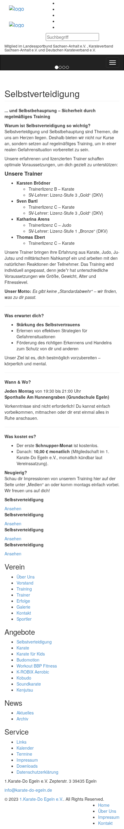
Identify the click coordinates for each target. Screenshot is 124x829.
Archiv (22, 719)
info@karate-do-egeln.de (28, 790)
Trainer (23, 595)
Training (24, 589)
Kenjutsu (25, 690)
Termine (24, 754)
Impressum (27, 760)
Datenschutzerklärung (37, 772)
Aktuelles (25, 713)
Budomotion (28, 660)
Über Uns (26, 577)
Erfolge (23, 601)
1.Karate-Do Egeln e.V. (41, 799)
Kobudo (24, 678)
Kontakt (24, 613)
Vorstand (25, 583)
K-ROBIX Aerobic (33, 672)
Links (21, 742)
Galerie (23, 607)
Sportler (24, 619)
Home (104, 805)
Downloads (27, 766)
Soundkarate (29, 684)
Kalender (25, 748)
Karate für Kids (31, 654)
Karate (23, 648)
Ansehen (13, 508)
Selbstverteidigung (34, 642)
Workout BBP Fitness (37, 666)
